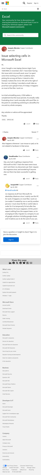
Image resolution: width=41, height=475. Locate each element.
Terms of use (6, 469)
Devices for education (8, 341)
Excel (5, 9)
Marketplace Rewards (8, 423)
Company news (6, 443)
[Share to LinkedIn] (10, 263)
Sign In (36, 3)
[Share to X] (17, 263)
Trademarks (14, 469)
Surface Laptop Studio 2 (9, 279)
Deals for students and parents (10, 358)
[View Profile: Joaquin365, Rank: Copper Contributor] (7, 186)
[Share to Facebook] (14, 263)
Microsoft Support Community (13, 27)
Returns (5, 315)
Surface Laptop (6, 275)
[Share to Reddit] (20, 263)
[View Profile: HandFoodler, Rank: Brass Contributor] (6, 157)
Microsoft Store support (9, 312)
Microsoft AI (6, 371)
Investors (5, 449)
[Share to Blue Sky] (24, 263)
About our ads (6, 472)
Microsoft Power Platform (9, 384)
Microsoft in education (8, 338)
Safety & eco (23, 469)
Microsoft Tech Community (9, 417)
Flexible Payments (7, 328)
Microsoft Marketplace (8, 420)
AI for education (7, 361)
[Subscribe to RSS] (27, 263)
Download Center (7, 308)
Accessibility (6, 456)
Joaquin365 (15, 185)
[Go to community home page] (7, 3)
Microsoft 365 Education (9, 348)
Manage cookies (31, 467)
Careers (5, 436)
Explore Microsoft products (9, 292)
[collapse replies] (20, 136)
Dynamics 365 (6, 377)
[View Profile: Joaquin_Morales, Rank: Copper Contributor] (4, 49)
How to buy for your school (9, 351)
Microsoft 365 (6, 380)
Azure (4, 403)
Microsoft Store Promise (9, 325)
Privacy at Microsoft (8, 446)
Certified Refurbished (8, 322)
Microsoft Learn (7, 410)
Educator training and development (11, 354)
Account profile (6, 305)
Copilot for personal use (9, 285)
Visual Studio (6, 427)
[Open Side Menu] (3, 3)
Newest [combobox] (35, 132)
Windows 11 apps (7, 295)
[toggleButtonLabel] (37, 8)
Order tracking (6, 318)
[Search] (24, 3)
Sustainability (6, 459)
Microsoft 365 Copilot (8, 390)
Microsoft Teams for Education (10, 344)
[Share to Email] (31, 263)
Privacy (22, 467)
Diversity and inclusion (8, 453)
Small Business (6, 394)
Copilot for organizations (9, 282)
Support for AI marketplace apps (11, 413)
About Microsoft (7, 439)
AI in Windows (6, 289)
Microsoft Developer (8, 407)
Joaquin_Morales (14, 48)
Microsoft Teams (7, 387)
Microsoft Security (7, 374)
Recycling (31, 469)
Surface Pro (5, 272)
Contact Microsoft (13, 467)
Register (29, 3)
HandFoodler (13, 156)
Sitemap (5, 467)
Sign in (11, 239)
